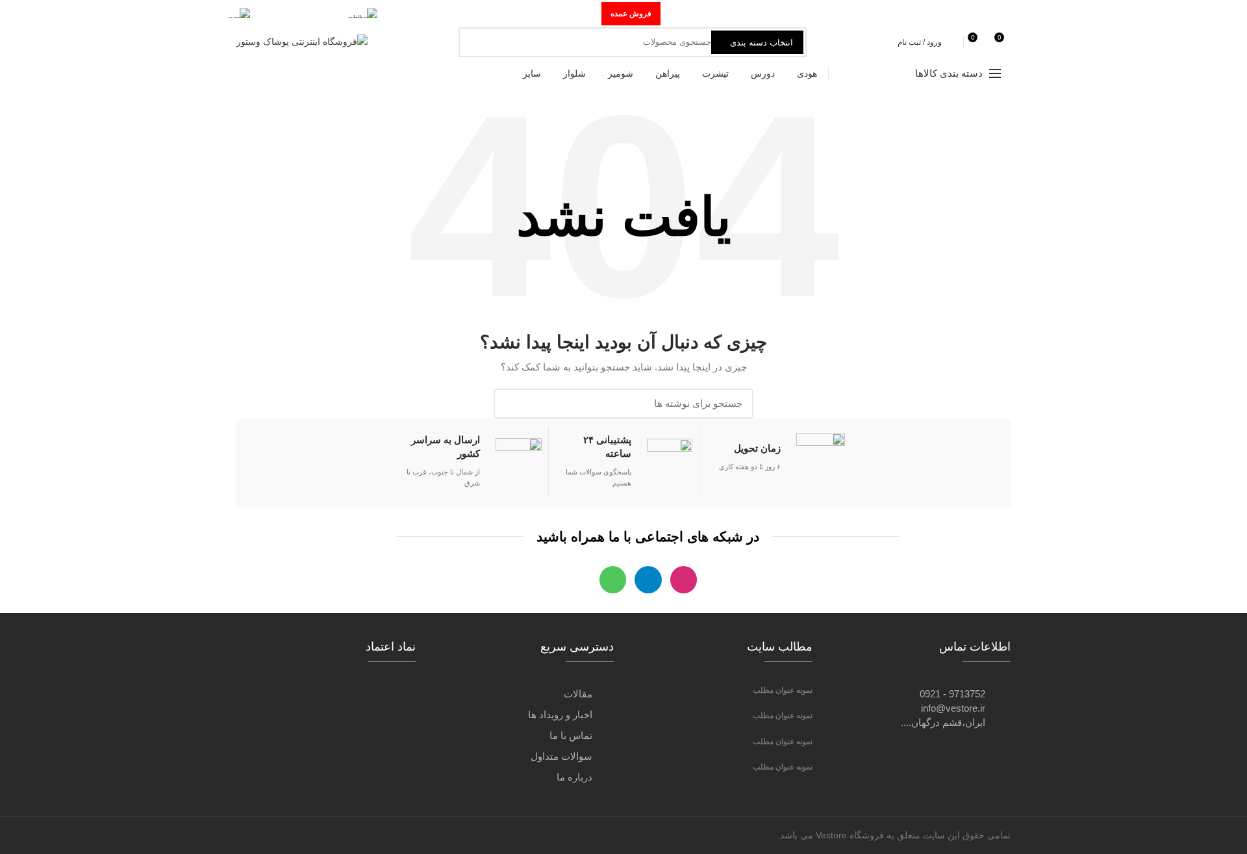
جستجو (475, 42)
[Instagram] (1003, 13)
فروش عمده (631, 13)
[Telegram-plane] (648, 579)
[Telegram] (973, 13)
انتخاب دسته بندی (761, 42)
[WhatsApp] (988, 13)
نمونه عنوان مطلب (782, 690)
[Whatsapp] (612, 579)
